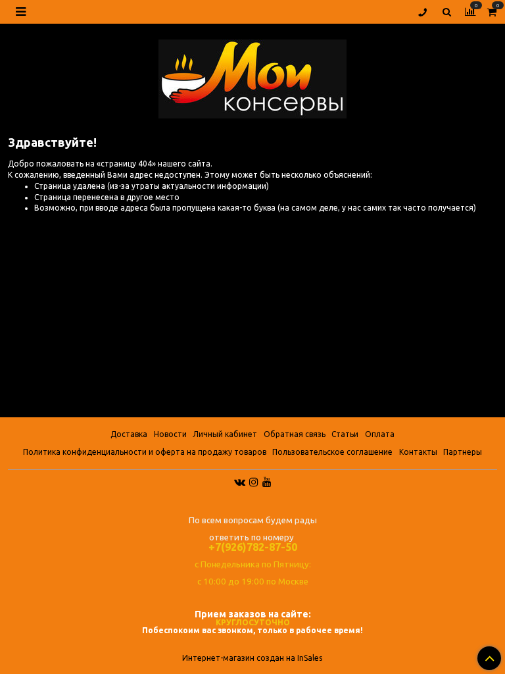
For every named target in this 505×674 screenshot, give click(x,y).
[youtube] (267, 481)
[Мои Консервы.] (252, 76)
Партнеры (462, 452)
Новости (170, 434)
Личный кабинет (225, 434)
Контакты (418, 452)
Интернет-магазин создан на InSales (252, 658)
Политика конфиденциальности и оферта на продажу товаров (144, 452)
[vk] (239, 481)
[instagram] (253, 481)
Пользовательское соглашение (332, 452)
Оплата (380, 434)
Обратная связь (294, 434)
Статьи (344, 434)
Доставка (128, 434)
